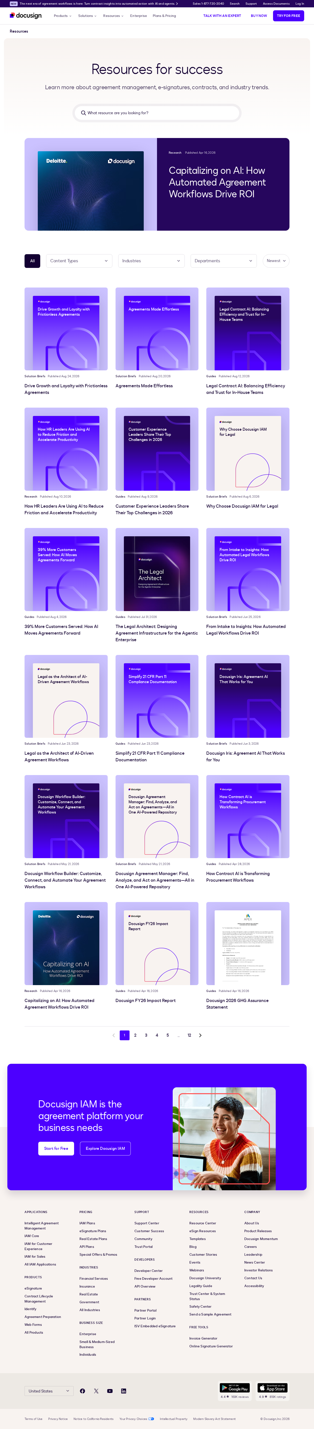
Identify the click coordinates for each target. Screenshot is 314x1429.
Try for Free (288, 15)
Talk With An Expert (222, 15)
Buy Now (259, 15)
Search (235, 4)
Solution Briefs (35, 376)
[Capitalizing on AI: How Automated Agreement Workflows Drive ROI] (91, 184)
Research (175, 153)
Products (61, 15)
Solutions (85, 15)
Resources (111, 15)
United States (40, 1391)
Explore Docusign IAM (105, 1148)
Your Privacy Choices (133, 1419)
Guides (211, 376)
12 (189, 1035)
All (32, 261)
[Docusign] (26, 16)
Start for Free (56, 1148)
